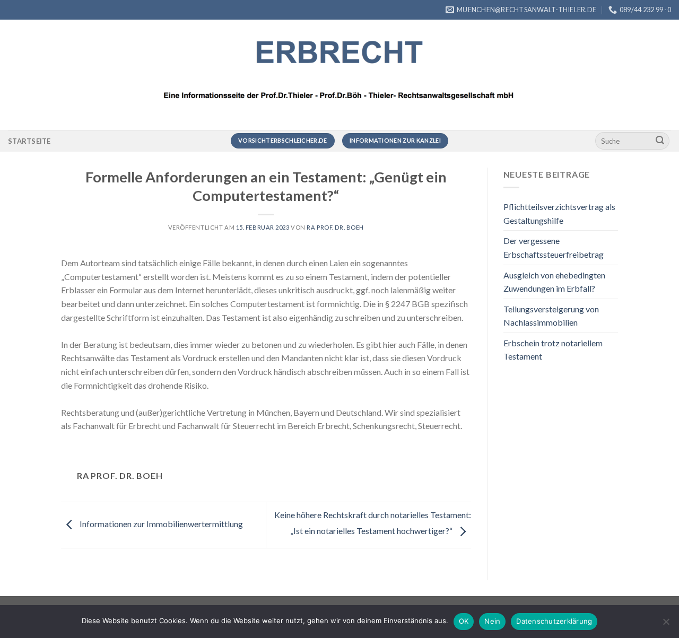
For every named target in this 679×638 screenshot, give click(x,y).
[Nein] (665, 624)
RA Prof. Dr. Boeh (335, 227)
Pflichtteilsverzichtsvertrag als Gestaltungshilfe (559, 213)
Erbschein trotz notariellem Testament (553, 350)
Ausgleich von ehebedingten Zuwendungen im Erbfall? (554, 282)
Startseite (29, 141)
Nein (492, 621)
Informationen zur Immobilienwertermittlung (160, 524)
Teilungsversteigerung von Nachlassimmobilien (551, 316)
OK (464, 621)
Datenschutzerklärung (554, 621)
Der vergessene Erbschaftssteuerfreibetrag (553, 247)
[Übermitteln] (660, 141)
